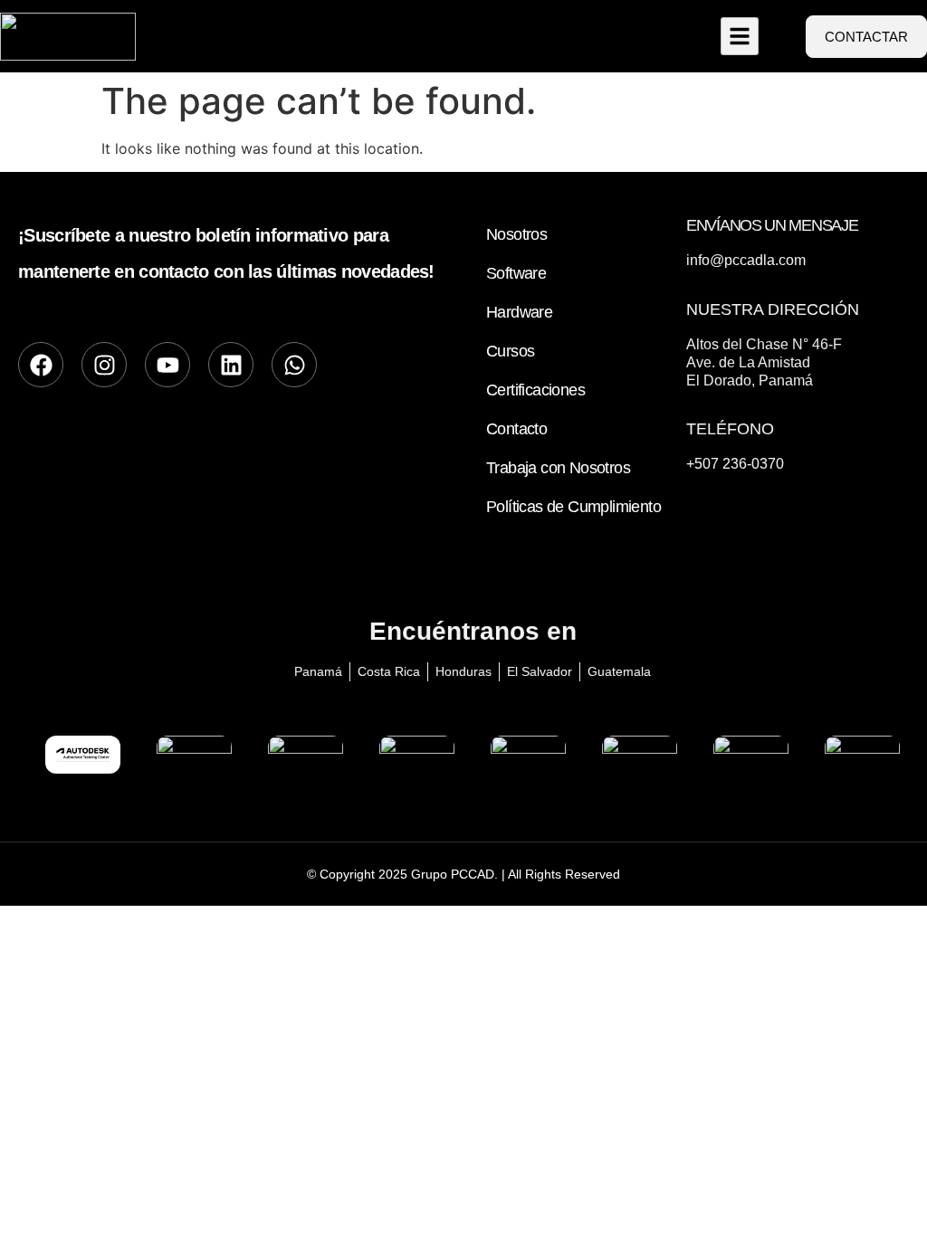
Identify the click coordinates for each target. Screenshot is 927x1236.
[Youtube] (167, 364)
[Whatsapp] (294, 364)
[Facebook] (40, 364)
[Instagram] (104, 364)
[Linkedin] (230, 364)
